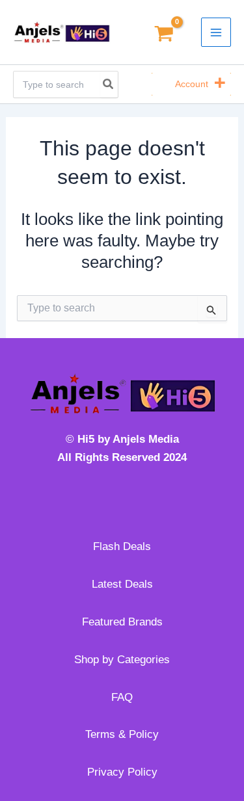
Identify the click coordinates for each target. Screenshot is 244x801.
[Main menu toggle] (216, 32)
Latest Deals (122, 584)
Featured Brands (122, 622)
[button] (191, 84)
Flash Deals (122, 546)
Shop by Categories (122, 659)
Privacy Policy (122, 772)
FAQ (122, 697)
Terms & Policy (122, 734)
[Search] (108, 85)
